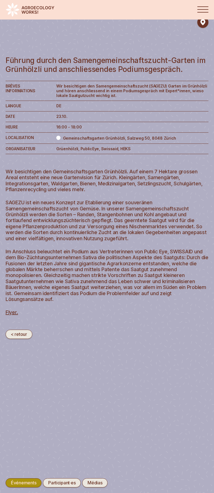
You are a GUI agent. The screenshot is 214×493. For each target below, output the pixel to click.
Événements (23, 482)
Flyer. (12, 312)
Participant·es (62, 482)
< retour (19, 334)
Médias (94, 482)
